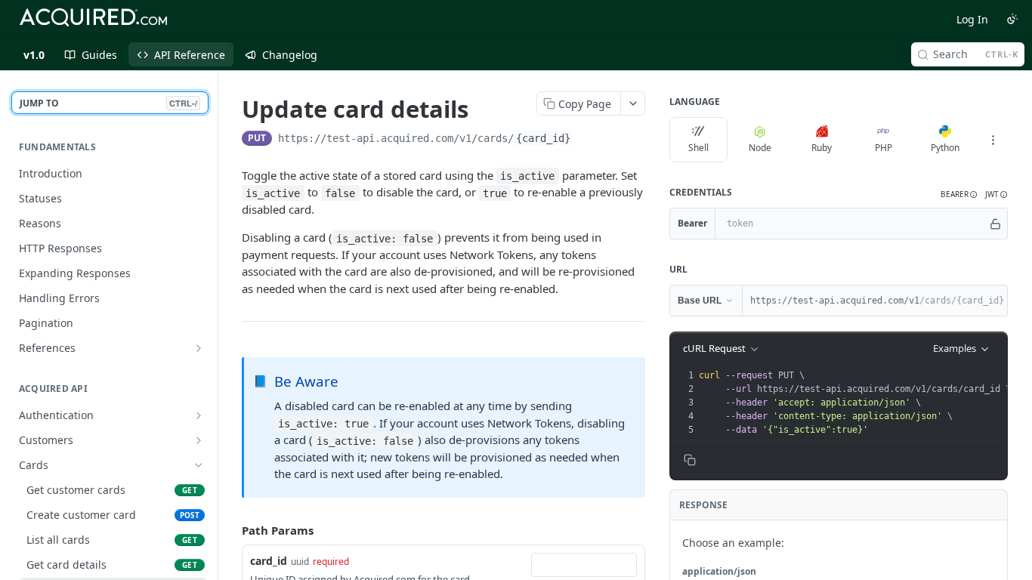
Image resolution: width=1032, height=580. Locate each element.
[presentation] (854, 403)
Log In (972, 19)
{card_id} (543, 138)
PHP (883, 147)
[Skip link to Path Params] (231, 530)
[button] (959, 194)
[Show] (995, 223)
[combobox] (584, 565)
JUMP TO (108, 103)
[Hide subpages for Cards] (199, 465)
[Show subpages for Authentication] (199, 415)
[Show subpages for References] (199, 348)
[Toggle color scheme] (1012, 19)
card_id (268, 561)
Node (760, 147)
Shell (698, 147)
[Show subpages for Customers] (199, 440)
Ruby (821, 147)
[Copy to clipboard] (588, 140)
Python (945, 147)
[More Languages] (993, 139)
